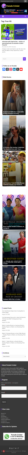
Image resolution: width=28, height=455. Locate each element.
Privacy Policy (4, 418)
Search (24, 59)
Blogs (4, 38)
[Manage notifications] (4, 451)
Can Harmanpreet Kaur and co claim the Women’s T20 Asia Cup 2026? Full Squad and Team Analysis (14, 319)
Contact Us (4, 421)
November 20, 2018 (6, 46)
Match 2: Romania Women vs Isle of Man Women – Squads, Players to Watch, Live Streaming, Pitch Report (13, 335)
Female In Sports (5, 422)
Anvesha (14, 46)
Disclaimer (3, 416)
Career (3, 415)
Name (3, 384)
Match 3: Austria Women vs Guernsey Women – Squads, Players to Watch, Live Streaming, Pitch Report (13, 327)
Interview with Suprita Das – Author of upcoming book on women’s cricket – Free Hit (13, 43)
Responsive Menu (25, 1)
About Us (3, 413)
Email (3, 392)
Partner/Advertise (5, 419)
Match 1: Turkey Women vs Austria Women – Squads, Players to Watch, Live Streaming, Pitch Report (13, 343)
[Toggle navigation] (3, 16)
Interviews (9, 38)
